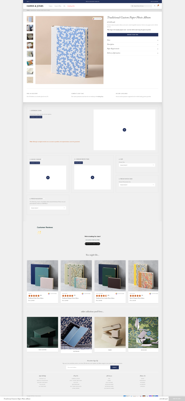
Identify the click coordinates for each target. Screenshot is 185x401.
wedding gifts (71, 6)
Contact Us (42, 378)
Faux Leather (109, 382)
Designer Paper (109, 384)
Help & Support (154, 1)
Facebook (142, 384)
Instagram (143, 380)
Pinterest (142, 382)
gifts (64, 6)
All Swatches (42, 386)
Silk (109, 378)
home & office (57, 6)
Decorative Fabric (109, 388)
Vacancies (42, 384)
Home (28, 10)
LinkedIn (142, 386)
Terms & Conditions (42, 380)
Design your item (132, 34)
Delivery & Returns (42, 382)
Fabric (109, 380)
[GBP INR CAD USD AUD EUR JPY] (28, 1)
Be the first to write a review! (92, 243)
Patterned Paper (109, 386)
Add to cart (177, 398)
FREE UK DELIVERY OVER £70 (92, 1)
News (142, 378)
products (50, 6)
